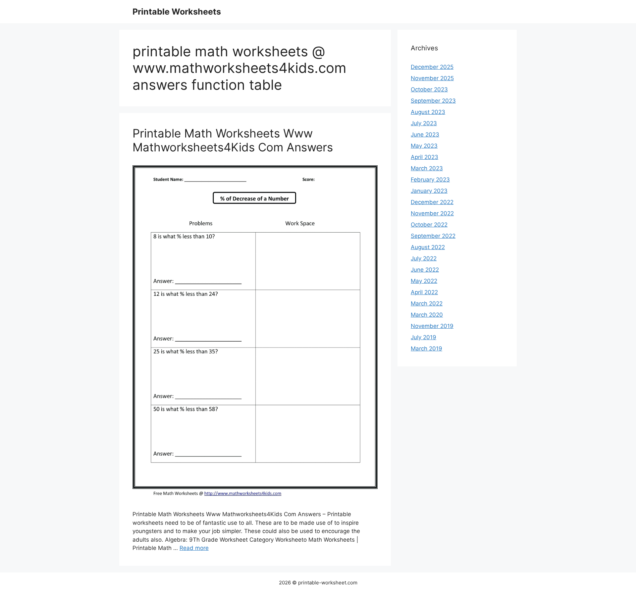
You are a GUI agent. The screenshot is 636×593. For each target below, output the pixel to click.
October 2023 (429, 89)
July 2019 (423, 337)
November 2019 (432, 326)
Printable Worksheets (176, 12)
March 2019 (426, 348)
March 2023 (427, 168)
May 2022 (424, 281)
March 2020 (427, 314)
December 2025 (432, 67)
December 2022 (432, 202)
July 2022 (424, 258)
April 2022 (424, 292)
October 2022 (429, 224)
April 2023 (424, 157)
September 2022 (433, 236)
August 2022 (428, 247)
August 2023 (428, 112)
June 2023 (425, 134)
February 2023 (430, 179)
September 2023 (433, 100)
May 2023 (424, 145)
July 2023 (424, 123)
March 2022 (427, 303)
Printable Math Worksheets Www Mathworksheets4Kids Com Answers (232, 140)
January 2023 (429, 191)
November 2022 (432, 213)
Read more (194, 548)
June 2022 (425, 269)
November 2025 (432, 78)
